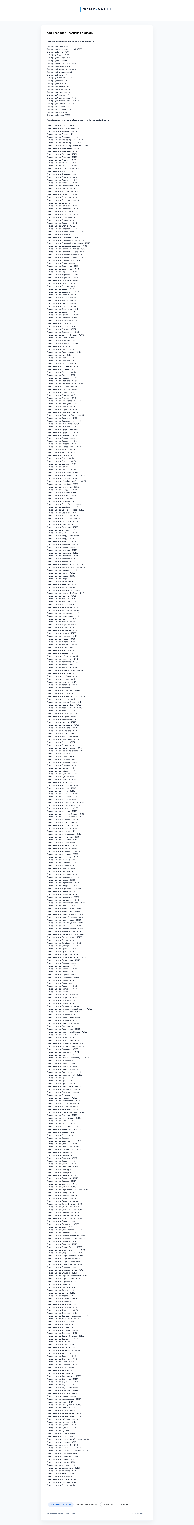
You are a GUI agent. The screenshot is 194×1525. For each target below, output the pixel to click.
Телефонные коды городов (61, 1504)
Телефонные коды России (87, 1504)
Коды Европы (108, 1504)
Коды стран (123, 1504)
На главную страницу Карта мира (61, 1513)
